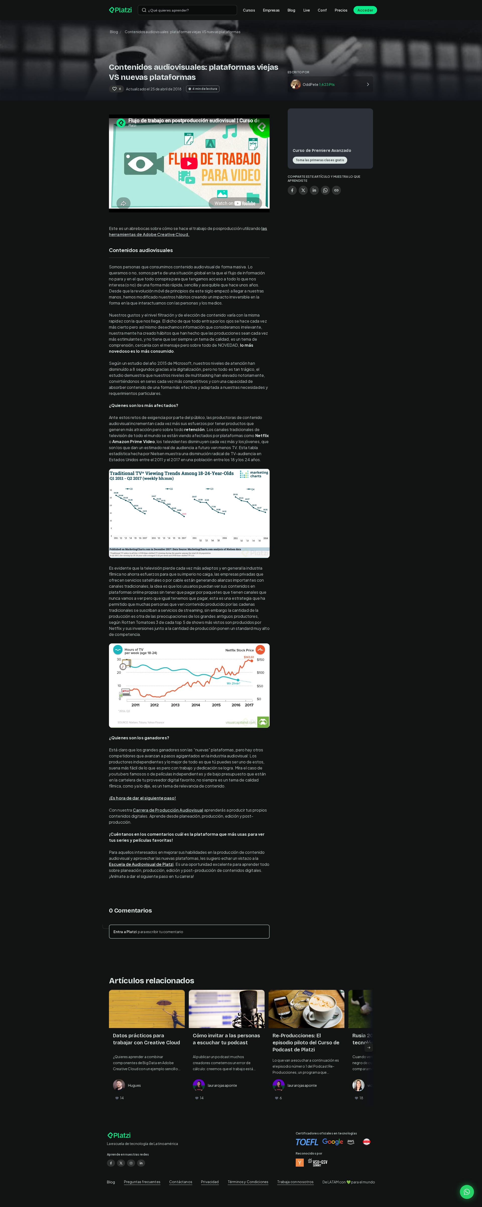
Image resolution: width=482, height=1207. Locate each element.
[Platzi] (120, 10)
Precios (341, 10)
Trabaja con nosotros (295, 1181)
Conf (322, 10)
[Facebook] (111, 1163)
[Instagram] (131, 1163)
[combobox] (187, 10)
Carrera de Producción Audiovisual (168, 810)
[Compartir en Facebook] (292, 190)
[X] (121, 1163)
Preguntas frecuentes (142, 1181)
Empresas (271, 10)
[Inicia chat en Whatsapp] (467, 1192)
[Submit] (144, 10)
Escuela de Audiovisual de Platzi (141, 864)
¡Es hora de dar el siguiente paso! (142, 798)
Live (307, 10)
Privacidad (210, 1181)
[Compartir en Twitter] (303, 190)
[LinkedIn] (141, 1163)
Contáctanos (180, 1181)
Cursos (249, 10)
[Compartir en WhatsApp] (325, 190)
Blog (291, 10)
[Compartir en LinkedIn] (314, 190)
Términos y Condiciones (248, 1181)
